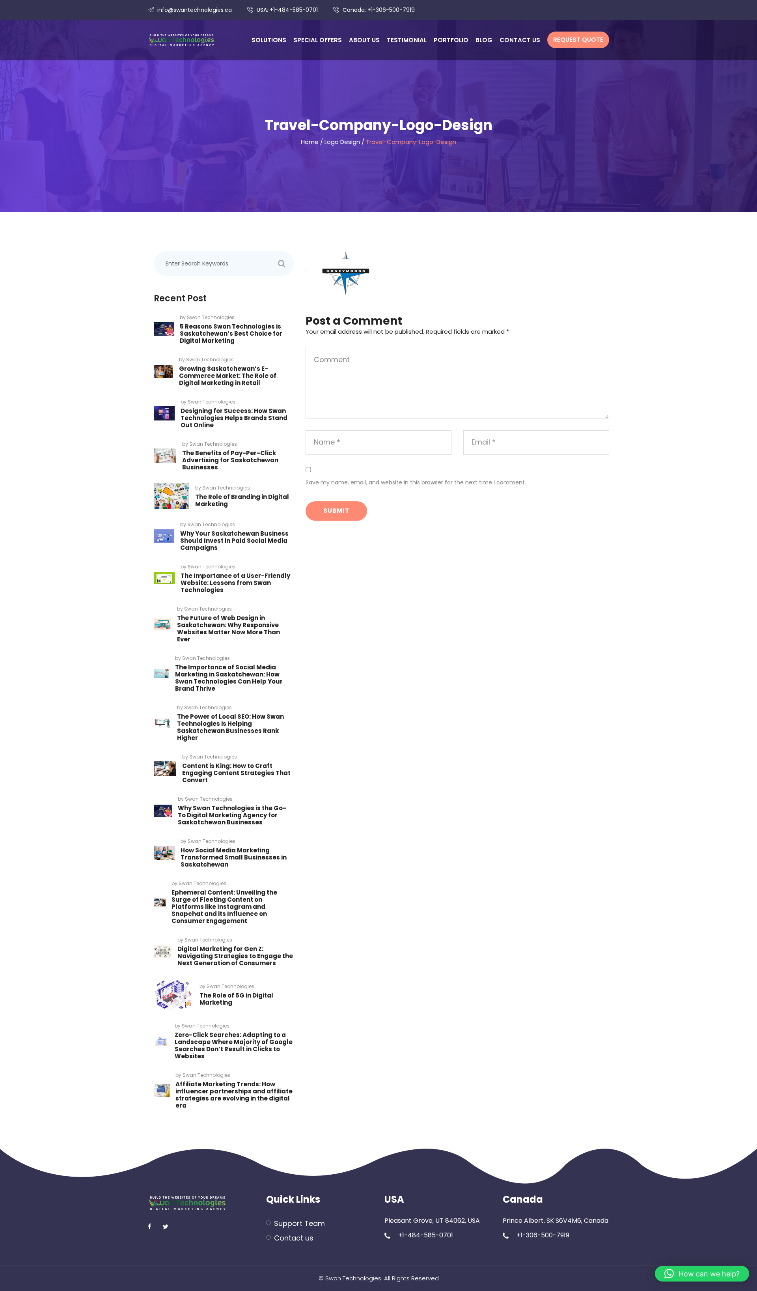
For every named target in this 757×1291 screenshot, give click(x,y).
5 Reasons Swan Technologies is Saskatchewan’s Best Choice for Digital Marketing (231, 333)
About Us (364, 40)
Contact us (520, 40)
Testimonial (407, 40)
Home (310, 142)
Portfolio (451, 40)
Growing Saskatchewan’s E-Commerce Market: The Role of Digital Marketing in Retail (227, 375)
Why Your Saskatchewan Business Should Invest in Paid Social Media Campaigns (234, 540)
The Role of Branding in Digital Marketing (242, 500)
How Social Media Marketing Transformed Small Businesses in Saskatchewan (234, 857)
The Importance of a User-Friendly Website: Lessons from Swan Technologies (235, 583)
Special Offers (317, 40)
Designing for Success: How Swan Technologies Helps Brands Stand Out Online (234, 418)
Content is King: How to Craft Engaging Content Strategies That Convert (236, 773)
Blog (483, 40)
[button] (702, 1274)
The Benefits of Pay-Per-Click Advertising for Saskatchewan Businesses (230, 460)
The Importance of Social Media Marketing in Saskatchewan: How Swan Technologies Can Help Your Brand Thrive (229, 678)
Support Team (299, 1223)
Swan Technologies (211, 317)
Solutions (269, 40)
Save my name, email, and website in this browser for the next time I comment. (416, 482)
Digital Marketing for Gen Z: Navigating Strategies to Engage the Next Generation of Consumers (235, 956)
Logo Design (342, 142)
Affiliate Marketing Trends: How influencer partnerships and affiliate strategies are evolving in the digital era (234, 1095)
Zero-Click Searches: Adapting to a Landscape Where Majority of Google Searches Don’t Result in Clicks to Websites (234, 1045)
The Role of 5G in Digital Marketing (236, 999)
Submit (336, 510)
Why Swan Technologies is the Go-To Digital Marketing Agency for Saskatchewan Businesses (232, 815)
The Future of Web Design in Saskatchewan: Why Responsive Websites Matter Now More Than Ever (228, 628)
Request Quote (578, 39)
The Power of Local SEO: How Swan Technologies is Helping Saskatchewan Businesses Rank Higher (230, 727)
